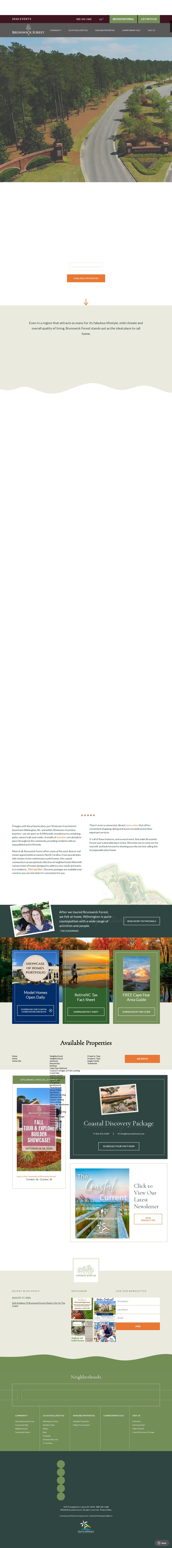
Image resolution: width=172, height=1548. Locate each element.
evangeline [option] (55, 1082)
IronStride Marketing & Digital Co (100, 1516)
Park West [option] (54, 1107)
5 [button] (93, 815)
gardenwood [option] (55, 1085)
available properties (105, 30)
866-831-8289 (102, 1133)
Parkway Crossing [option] (58, 1111)
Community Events (22, 1432)
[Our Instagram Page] (171, 27)
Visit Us (151, 30)
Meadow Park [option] (56, 1097)
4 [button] (90, 815)
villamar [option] (53, 1124)
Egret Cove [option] (55, 1080)
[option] (39, 1134)
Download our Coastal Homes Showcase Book (34, 1010)
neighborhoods (21, 1429)
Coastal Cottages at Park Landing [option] (65, 1070)
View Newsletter (148, 1219)
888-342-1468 (83, 19)
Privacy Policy (106, 1510)
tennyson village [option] (57, 1116)
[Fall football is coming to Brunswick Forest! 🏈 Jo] (82, 1308)
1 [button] (81, 815)
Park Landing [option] (55, 1102)
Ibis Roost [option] (54, 1092)
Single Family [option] (93, 1061)
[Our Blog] (171, 29)
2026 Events (21, 18)
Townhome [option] (92, 1063)
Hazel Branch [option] (56, 1087)
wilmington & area (50, 1421)
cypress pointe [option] (56, 1075)
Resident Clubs (49, 1425)
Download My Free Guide (136, 1012)
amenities (62, 837)
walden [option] (53, 1126)
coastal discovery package (143, 1432)
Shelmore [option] (54, 1114)
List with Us (149, 19)
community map (21, 1425)
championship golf (131, 30)
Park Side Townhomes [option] (59, 1104)
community (55, 30)
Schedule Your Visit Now (86, 266)
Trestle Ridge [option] (56, 1121)
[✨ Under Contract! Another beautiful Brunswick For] (105, 1308)
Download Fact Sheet (86, 1012)
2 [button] (84, 815)
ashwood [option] (54, 1061)
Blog (44, 1432)
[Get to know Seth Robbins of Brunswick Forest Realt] (105, 1331)
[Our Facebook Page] (171, 21)
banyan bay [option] (55, 1063)
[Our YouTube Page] (171, 25)
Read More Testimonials (141, 921)
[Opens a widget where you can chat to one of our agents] (162, 1543)
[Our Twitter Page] (171, 23)
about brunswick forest (24, 1421)
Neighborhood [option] (56, 1058)
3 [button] (87, 815)
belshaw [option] (53, 1066)
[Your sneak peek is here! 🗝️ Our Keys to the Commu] (82, 1331)
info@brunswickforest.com (132, 1133)
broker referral (123, 19)
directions (136, 1421)
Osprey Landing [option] (57, 1099)
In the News (48, 1443)
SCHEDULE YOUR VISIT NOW (119, 1146)
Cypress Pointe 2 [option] (57, 1078)
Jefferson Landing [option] (58, 1095)
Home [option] (14, 1058)
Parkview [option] (54, 1109)
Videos (45, 1429)
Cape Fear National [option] (58, 1068)
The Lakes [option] (54, 1119)
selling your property (81, 1425)
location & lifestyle (78, 30)
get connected (138, 1425)
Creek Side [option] (54, 1073)
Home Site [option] (16, 1061)
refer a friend (138, 1429)
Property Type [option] (93, 1058)
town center (132, 825)
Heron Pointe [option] (56, 1090)
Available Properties (86, 278)
